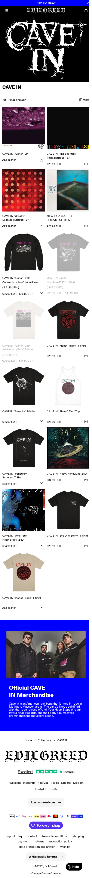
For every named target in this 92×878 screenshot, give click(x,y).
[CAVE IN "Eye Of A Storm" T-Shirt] (66, 499)
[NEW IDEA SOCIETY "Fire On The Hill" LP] (66, 187)
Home (26, 725)
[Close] (88, 3)
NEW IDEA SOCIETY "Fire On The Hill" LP (58, 214)
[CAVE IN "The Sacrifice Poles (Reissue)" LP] (66, 127)
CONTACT (30, 836)
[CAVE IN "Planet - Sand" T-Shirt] (23, 560)
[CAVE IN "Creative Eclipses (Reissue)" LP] (23, 187)
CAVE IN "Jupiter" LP (15, 152)
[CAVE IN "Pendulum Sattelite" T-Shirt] (23, 439)
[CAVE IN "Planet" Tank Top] (66, 378)
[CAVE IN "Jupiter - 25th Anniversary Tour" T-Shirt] (23, 314)
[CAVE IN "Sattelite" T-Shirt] (23, 378)
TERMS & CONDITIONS (53, 836)
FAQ (18, 836)
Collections (43, 725)
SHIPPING (76, 836)
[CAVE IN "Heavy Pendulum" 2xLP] (66, 439)
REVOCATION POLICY (58, 841)
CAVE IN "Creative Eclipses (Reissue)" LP (15, 214)
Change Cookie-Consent (44, 873)
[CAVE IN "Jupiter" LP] (23, 127)
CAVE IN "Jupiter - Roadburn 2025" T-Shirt (59, 275)
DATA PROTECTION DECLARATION (36, 846)
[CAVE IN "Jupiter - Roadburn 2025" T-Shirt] (66, 248)
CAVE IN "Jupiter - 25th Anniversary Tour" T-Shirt (17, 341)
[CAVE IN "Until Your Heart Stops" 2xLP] (23, 499)
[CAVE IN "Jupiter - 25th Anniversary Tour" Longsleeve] (23, 248)
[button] (6, 10)
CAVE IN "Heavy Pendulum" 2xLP (65, 464)
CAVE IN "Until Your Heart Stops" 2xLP (14, 526)
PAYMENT (22, 841)
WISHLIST (64, 846)
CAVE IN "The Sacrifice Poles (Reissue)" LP (59, 154)
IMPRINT (9, 836)
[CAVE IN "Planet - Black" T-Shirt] (66, 314)
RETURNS (38, 841)
